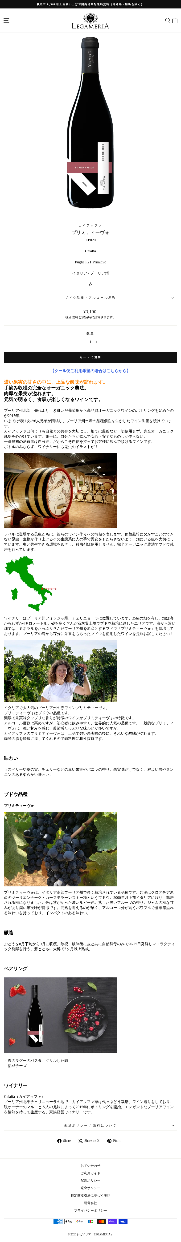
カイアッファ (91, 225)
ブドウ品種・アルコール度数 (90, 297)
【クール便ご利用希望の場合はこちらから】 (90, 371)
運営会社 (90, 1203)
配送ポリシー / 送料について (90, 1125)
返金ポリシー (90, 1188)
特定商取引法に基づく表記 (90, 1195)
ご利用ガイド (90, 1173)
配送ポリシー (90, 1180)
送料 (75, 317)
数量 (90, 333)
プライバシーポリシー (90, 1210)
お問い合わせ (90, 1165)
